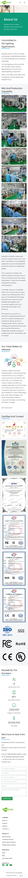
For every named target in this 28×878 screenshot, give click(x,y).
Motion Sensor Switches (8, 842)
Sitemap (19, 872)
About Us (4, 820)
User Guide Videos (7, 858)
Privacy (8, 872)
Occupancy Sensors (7, 839)
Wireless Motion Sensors (9, 845)
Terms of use (13, 872)
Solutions (4, 826)
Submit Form (7, 798)
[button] (20, 2)
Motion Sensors (6, 836)
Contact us (5, 829)
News (3, 853)
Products (4, 823)
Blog (3, 855)
